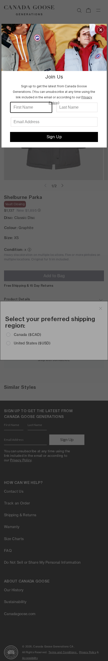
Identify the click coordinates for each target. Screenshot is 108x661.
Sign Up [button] (54, 136)
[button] (101, 30)
